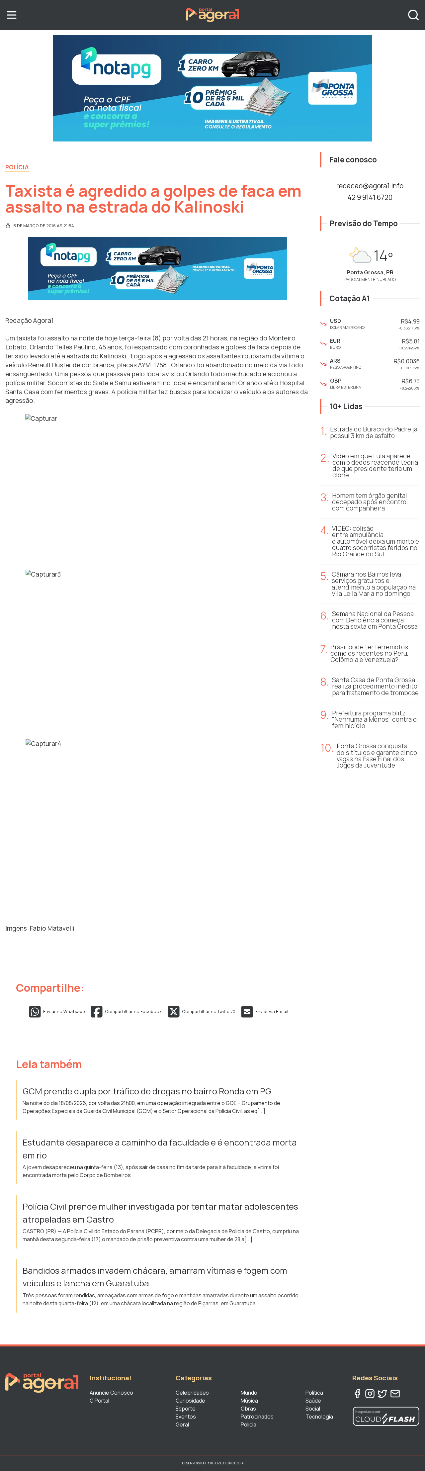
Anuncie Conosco (111, 1392)
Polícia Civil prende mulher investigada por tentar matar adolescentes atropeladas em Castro (160, 1213)
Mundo (249, 1392)
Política (314, 1392)
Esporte (186, 1408)
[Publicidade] (212, 88)
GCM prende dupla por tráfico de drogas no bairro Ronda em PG (148, 1091)
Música (249, 1400)
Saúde (313, 1400)
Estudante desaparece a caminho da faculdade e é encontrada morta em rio (160, 1149)
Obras (248, 1408)
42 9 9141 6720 (370, 197)
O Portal (99, 1400)
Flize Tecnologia (228, 1463)
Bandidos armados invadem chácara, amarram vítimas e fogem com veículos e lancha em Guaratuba (155, 1277)
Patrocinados (257, 1416)
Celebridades (192, 1392)
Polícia (17, 167)
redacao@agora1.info (369, 185)
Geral (182, 1424)
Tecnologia (319, 1416)
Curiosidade (190, 1400)
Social (312, 1408)
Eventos (186, 1416)
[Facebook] (357, 1394)
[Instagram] (370, 1394)
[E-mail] (395, 1394)
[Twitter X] (382, 1394)
